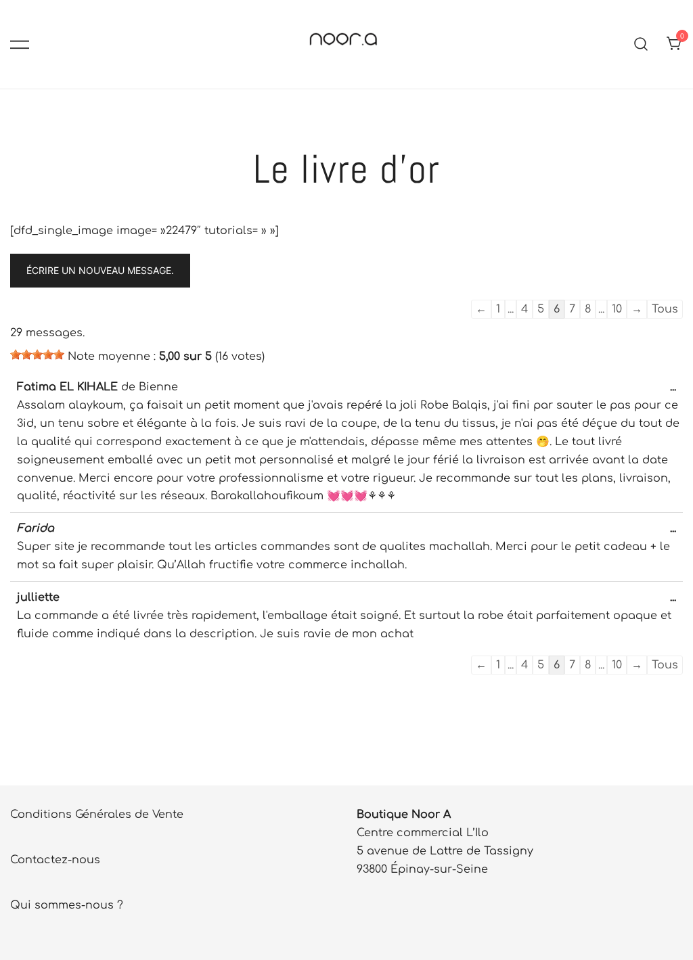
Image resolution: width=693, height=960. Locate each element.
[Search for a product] (641, 44)
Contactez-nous (55, 860)
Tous (665, 309)
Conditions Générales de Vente (96, 814)
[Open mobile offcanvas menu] (19, 44)
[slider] (37, 354)
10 (617, 309)
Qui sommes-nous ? (66, 905)
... (676, 391)
